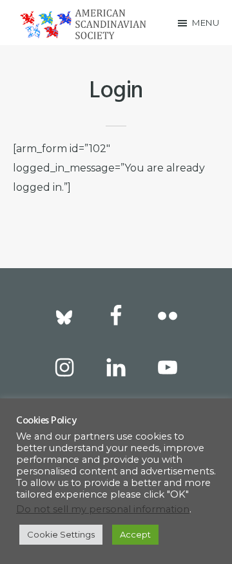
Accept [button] (135, 534)
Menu (205, 22)
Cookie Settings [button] (61, 534)
